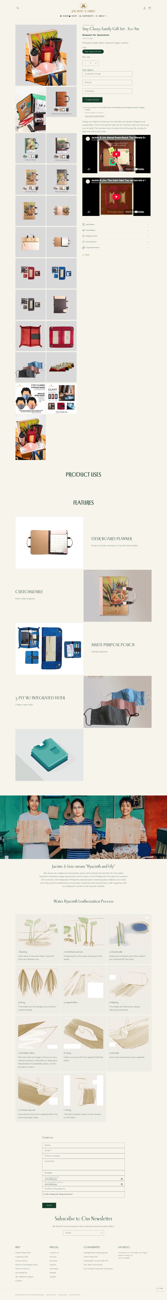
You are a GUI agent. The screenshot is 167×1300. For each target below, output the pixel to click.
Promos (53, 1257)
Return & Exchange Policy (26, 1265)
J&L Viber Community (93, 1265)
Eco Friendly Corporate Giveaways (98, 1269)
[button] (17, 8)
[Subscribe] (101, 1233)
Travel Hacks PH (91, 1257)
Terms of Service (22, 1269)
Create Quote (92, 100)
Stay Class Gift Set (93, 52)
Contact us (54, 1253)
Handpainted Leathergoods (95, 1253)
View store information (94, 116)
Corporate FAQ (21, 1257)
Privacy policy (62, 1295)
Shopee (53, 1273)
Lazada (53, 1277)
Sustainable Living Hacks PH (96, 1261)
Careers (53, 1265)
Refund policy (51, 1295)
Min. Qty (86, 57)
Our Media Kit (21, 1273)
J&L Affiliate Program (24, 1277)
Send (49, 1205)
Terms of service (75, 1295)
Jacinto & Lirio (25, 1295)
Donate (18, 1281)
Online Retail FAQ (23, 1253)
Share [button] (87, 255)
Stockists (53, 1261)
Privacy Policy (21, 1261)
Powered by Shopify (37, 1295)
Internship (54, 1269)
